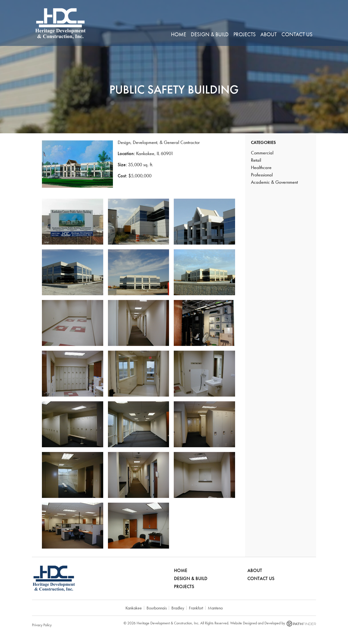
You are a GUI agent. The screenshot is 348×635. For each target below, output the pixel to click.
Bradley (177, 608)
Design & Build (190, 578)
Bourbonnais (157, 608)
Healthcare (261, 167)
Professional (262, 175)
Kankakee (133, 608)
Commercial (262, 153)
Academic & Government (274, 182)
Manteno (215, 608)
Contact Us (260, 578)
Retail (256, 160)
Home (180, 570)
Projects (184, 586)
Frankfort (196, 608)
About (254, 570)
